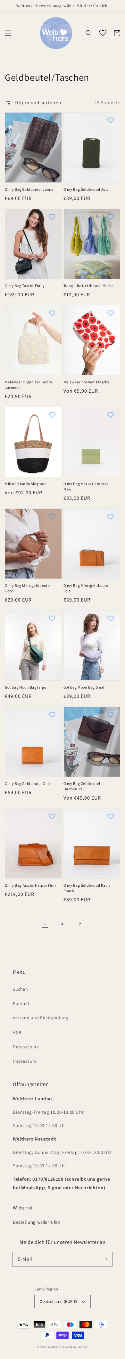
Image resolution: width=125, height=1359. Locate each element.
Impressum (24, 1061)
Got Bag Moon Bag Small (84, 687)
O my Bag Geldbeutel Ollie (28, 783)
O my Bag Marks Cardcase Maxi (86, 486)
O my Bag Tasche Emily (25, 285)
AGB (17, 1032)
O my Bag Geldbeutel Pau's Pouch (87, 888)
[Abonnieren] (105, 1259)
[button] (8, 33)
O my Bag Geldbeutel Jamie (29, 189)
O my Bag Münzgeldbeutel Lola (86, 588)
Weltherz (54, 1346)
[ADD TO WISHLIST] (52, 120)
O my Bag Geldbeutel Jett (85, 189)
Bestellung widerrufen (37, 1222)
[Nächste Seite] (80, 923)
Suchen (20, 989)
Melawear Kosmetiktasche (86, 382)
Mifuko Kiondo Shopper (25, 483)
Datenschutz (26, 1047)
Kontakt (21, 1003)
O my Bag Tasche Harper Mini (30, 885)
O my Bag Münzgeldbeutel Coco (28, 588)
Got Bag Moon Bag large (25, 687)
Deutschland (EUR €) (58, 1301)
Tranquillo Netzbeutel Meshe (88, 285)
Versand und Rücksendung (40, 1018)
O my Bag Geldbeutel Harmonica (81, 786)
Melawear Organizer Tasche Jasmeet (29, 385)
